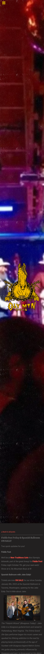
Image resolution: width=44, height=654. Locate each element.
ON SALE (19, 580)
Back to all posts (8, 532)
